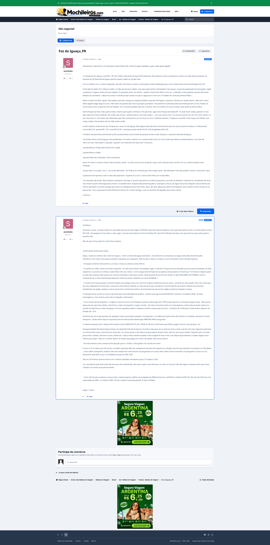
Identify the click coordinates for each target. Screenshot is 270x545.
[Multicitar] (83, 396)
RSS (94, 541)
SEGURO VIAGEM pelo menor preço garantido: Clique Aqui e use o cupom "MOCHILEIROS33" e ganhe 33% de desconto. (104, 3)
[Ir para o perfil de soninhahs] (68, 63)
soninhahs (68, 71)
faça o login (117, 455)
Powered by (203, 541)
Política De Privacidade (64, 541)
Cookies (86, 541)
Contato (78, 541)
